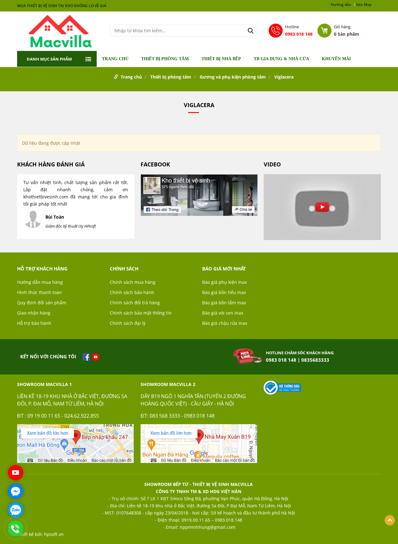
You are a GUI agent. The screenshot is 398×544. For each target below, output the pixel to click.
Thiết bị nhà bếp (221, 59)
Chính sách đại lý (128, 323)
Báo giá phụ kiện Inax (224, 282)
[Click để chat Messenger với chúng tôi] (15, 491)
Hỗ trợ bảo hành (34, 323)
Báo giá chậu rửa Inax (224, 323)
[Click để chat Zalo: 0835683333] (15, 510)
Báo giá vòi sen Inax (222, 313)
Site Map (364, 4)
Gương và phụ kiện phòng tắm (233, 77)
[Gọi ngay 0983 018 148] (15, 528)
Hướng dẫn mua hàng (40, 282)
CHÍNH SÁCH (124, 268)
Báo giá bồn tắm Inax (224, 303)
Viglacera (284, 77)
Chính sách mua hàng (132, 282)
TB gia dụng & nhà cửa (281, 59)
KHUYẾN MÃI (336, 59)
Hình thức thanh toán (39, 292)
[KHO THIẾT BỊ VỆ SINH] (60, 31)
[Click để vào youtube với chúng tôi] (15, 472)
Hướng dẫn (341, 4)
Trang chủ (131, 77)
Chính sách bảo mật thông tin (141, 313)
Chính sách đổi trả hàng (135, 303)
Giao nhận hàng (33, 313)
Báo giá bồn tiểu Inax (224, 292)
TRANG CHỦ (115, 59)
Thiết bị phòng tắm (165, 59)
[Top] (390, 520)
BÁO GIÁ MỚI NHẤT (224, 268)
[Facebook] (199, 197)
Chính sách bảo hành (132, 292)
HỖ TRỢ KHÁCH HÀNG (42, 268)
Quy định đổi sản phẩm (41, 303)
